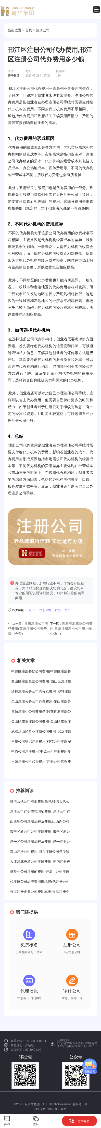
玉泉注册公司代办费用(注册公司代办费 (41, 761)
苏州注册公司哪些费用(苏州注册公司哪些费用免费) (28, 629)
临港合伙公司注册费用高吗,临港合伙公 (39, 801)
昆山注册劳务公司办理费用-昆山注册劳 (41, 701)
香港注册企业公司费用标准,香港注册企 (39, 891)
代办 (58, 610)
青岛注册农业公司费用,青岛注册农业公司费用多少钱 (71, 629)
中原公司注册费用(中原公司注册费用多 (41, 751)
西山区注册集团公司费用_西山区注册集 (41, 681)
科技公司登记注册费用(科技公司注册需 (41, 741)
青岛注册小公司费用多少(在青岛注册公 (41, 711)
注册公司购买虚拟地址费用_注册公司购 (40, 811)
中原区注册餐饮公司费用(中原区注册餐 (41, 671)
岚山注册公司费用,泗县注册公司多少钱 (39, 851)
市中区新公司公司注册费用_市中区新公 (40, 831)
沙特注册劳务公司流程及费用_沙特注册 (41, 691)
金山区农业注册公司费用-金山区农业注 (41, 721)
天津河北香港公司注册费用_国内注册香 (40, 861)
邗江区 (31, 610)
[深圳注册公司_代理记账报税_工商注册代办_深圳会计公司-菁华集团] (18, 9)
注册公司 (43, 30)
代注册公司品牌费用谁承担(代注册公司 (40, 881)
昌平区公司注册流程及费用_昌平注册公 (40, 841)
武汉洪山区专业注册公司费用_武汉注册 (41, 731)
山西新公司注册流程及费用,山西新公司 (39, 821)
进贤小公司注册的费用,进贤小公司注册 (39, 871)
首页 (28, 30)
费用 (67, 610)
